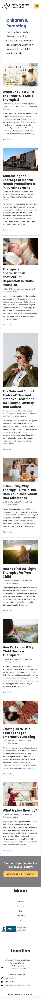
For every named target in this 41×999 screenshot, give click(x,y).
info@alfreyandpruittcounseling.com (18, 985)
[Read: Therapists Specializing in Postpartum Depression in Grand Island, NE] (20, 251)
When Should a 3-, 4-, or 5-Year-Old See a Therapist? (19, 96)
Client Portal (20, 915)
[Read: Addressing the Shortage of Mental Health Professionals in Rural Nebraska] (20, 159)
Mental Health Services (11, 192)
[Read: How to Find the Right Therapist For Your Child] (20, 552)
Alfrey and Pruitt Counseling (20, 6)
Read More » (7, 139)
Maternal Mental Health (12, 289)
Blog (20, 911)
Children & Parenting (22, 103)
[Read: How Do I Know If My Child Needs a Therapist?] (20, 631)
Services (20, 901)
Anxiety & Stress (9, 411)
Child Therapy (8, 103)
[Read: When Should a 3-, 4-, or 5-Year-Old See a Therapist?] (20, 75)
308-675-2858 (10, 978)
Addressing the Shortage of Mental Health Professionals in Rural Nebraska (19, 182)
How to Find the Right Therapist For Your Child (19, 573)
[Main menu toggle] (36, 6)
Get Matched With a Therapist (21, 874)
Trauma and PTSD (23, 413)
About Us (20, 906)
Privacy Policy (29, 994)
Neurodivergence (9, 413)
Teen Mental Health (18, 194)
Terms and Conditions (15, 994)
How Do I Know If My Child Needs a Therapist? (18, 651)
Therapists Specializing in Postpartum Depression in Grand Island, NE (18, 277)
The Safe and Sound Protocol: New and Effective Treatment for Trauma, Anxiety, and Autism (19, 399)
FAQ (20, 920)
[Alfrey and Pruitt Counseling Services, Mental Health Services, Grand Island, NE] (14, 929)
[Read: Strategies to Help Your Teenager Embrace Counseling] (20, 712)
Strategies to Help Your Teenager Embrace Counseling (19, 733)
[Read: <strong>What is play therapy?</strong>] (20, 794)
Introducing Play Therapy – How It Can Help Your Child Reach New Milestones (20, 492)
